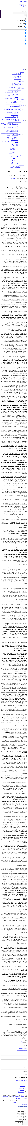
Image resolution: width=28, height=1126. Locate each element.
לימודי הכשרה (21, 88)
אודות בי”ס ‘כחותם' (16, 73)
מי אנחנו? (22, 72)
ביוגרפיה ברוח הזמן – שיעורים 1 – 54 (9, 123)
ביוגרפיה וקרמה (14, 113)
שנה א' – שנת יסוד (13, 91)
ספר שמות (12, 149)
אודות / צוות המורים (16, 77)
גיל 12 (13, 160)
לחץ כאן (13, 178)
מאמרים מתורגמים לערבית (11, 117)
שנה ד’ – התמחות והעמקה (11, 98)
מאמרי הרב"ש (14, 140)
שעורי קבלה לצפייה (16, 134)
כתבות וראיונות (17, 79)
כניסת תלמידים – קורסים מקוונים (13, 104)
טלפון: (25, 1063)
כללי (22, 1042)
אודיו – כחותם (14, 156)
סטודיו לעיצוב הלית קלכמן (18, 1096)
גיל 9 (14, 159)
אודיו (20, 155)
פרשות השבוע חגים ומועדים (11, 147)
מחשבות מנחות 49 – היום (12, 131)
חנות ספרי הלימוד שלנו (15, 167)
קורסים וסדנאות (20, 99)
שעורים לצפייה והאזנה (19, 120)
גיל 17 (13, 162)
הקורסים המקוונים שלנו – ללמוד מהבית (11, 102)
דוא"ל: (25, 1067)
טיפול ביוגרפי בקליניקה (15, 84)
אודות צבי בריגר (17, 76)
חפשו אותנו (22, 1086)
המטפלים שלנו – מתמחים (15, 87)
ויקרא (13, 152)
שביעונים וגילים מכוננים (12, 112)
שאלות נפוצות (21, 1092)
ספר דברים (12, 151)
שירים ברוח (15, 116)
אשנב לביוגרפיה (14, 115)
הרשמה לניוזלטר (20, 5)
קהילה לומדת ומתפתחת (15, 106)
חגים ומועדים (12, 153)
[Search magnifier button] (25, 15)
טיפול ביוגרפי (21, 81)
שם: (26, 1058)
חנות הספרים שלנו (17, 166)
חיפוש (22, 8)
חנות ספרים (21, 165)
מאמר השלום (15, 145)
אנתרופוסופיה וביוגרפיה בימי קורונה (9, 133)
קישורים (22, 1090)
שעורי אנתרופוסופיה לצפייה (14, 122)
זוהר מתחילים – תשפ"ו (12, 137)
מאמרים (19, 110)
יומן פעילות (21, 4)
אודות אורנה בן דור (16, 74)
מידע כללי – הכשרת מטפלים (14, 90)
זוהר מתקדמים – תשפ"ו (12, 138)
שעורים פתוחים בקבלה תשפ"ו (14, 108)
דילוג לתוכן (24, 1104)
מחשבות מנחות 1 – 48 (12, 130)
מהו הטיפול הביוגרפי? (16, 83)
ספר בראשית (12, 148)
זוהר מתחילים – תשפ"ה (12, 135)
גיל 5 (14, 158)
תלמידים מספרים (20, 1091)
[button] (22, 1106)
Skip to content (23, 1)
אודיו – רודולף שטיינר (13, 163)
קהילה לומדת (21, 105)
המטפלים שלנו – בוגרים (15, 86)
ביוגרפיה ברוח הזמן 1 (22, 1048)
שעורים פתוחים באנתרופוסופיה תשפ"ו (12, 109)
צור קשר (19, 80)
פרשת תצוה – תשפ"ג (22, 1050)
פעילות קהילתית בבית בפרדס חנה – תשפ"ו (11, 119)
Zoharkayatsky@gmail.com (20, 1080)
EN (23, 6)
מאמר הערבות (14, 144)
